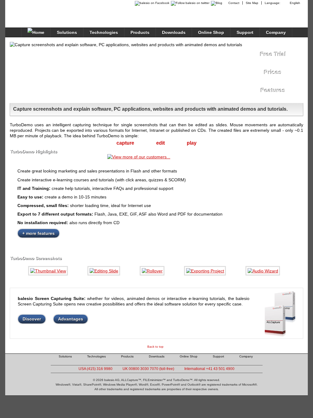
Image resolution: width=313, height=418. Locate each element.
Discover (32, 318)
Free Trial (273, 54)
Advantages (70, 318)
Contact (233, 3)
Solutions (67, 32)
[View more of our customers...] (138, 156)
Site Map (252, 3)
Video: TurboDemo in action (181, 71)
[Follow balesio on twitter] (189, 3)
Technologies (104, 32)
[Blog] (217, 3)
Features (273, 90)
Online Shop (211, 32)
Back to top (155, 346)
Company (276, 32)
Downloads (174, 32)
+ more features (38, 233)
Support (245, 32)
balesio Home (36, 10)
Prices (273, 72)
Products (140, 32)
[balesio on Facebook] (150, 3)
